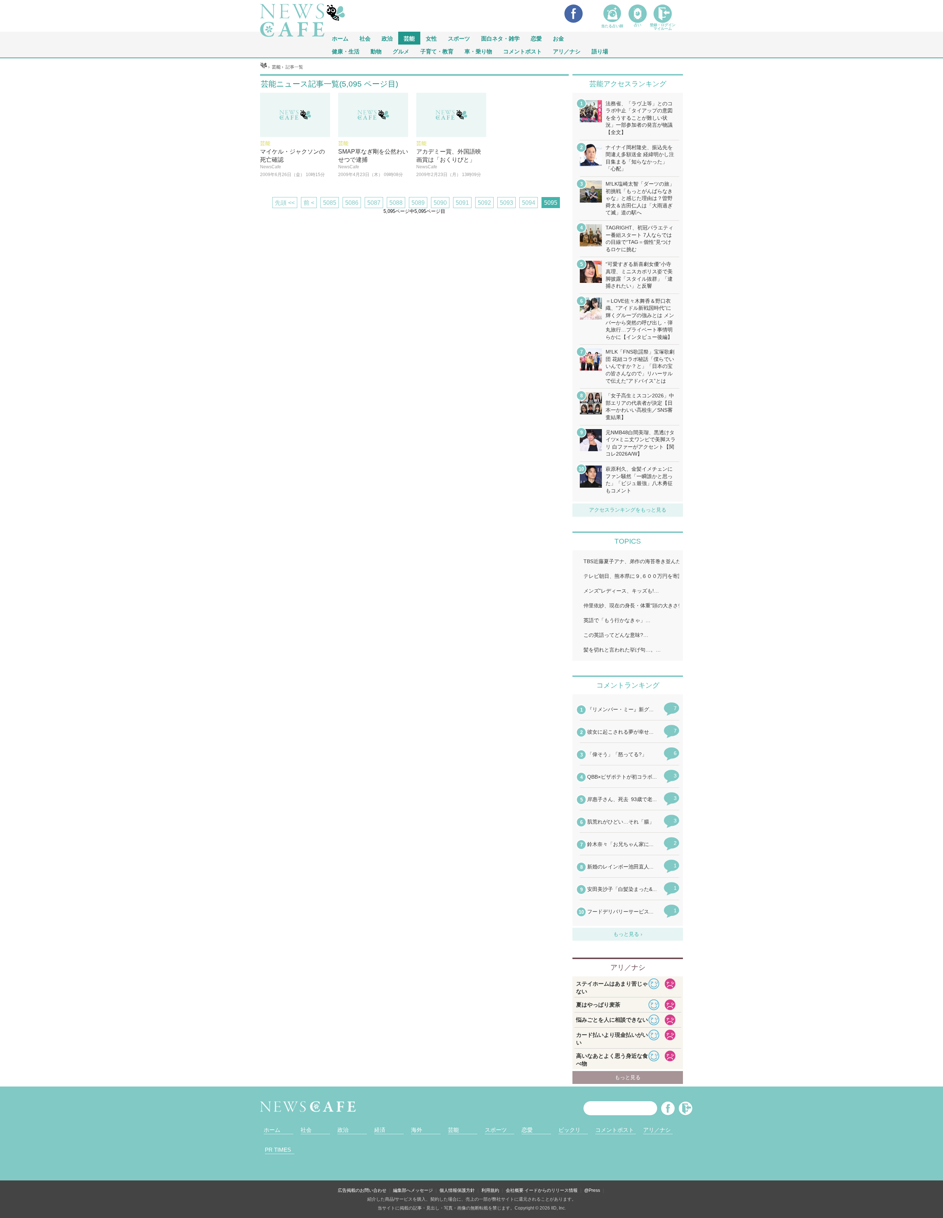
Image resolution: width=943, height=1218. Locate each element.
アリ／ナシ (567, 51)
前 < (309, 203)
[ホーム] (263, 67)
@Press (592, 1190)
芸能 (409, 38)
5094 (528, 203)
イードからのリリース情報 (551, 1190)
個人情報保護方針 (457, 1190)
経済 (379, 1130)
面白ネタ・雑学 (500, 38)
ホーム (272, 1130)
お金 (558, 38)
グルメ (401, 51)
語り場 (600, 51)
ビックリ (569, 1130)
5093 (506, 203)
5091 (462, 203)
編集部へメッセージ (413, 1190)
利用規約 (490, 1190)
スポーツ (459, 38)
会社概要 (514, 1190)
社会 (365, 38)
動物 (376, 51)
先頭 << (285, 203)
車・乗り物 (478, 51)
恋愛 (536, 38)
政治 (387, 38)
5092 (484, 203)
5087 (374, 203)
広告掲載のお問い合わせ (362, 1190)
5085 (329, 203)
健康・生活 (346, 51)
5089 (418, 203)
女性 (431, 38)
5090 (440, 203)
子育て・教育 (436, 51)
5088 (396, 203)
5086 (351, 203)
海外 (416, 1130)
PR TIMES (278, 1150)
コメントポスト (522, 51)
